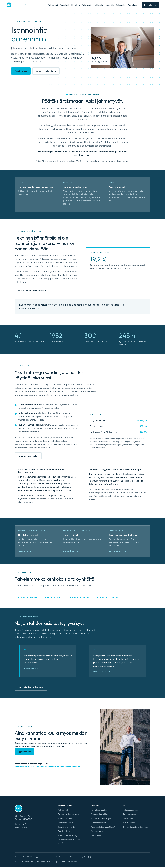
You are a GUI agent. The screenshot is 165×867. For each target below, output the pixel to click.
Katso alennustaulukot (28, 456)
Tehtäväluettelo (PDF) (67, 835)
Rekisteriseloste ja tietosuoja (135, 827)
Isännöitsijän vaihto (66, 827)
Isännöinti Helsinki (28, 597)
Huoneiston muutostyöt (101, 818)
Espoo (57, 862)
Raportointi (64, 5)
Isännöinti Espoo (54, 597)
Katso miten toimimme (46, 71)
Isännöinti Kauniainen (109, 597)
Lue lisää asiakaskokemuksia (30, 687)
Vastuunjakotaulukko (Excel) (103, 827)
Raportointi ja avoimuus (68, 814)
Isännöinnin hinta (65, 818)
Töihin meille (128, 818)
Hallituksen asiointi (99, 810)
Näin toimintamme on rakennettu (33, 290)
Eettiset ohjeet (129, 814)
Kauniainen (72, 862)
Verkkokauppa (97, 831)
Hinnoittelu (75, 5)
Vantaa (64, 862)
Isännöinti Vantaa (80, 597)
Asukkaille (109, 5)
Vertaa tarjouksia (65, 823)
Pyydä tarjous (150, 5)
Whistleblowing (129, 823)
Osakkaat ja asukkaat (100, 814)
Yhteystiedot (132, 5)
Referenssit (86, 5)
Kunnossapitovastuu (99, 823)
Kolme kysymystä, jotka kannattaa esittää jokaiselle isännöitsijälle (47, 766)
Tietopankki (120, 5)
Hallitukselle (98, 5)
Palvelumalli (53, 5)
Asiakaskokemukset (131, 810)
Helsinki (50, 862)
